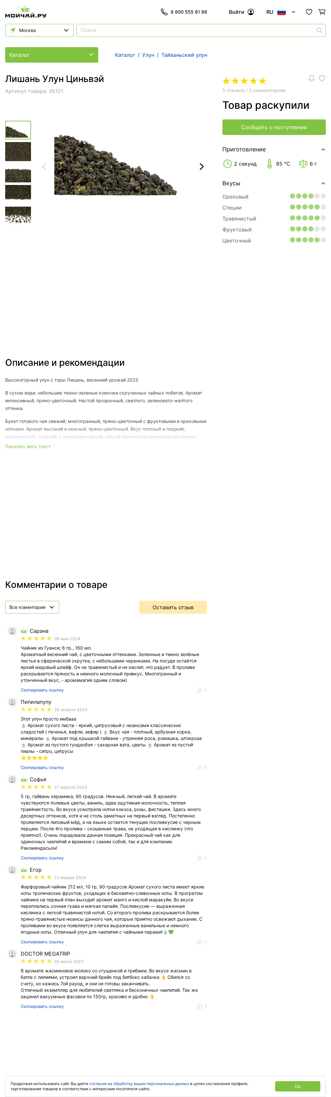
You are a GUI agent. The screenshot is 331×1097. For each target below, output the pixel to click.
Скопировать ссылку (42, 689)
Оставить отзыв (173, 607)
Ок (298, 1086)
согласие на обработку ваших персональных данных (139, 1083)
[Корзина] (322, 12)
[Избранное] (309, 12)
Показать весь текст (28, 446)
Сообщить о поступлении (274, 127)
